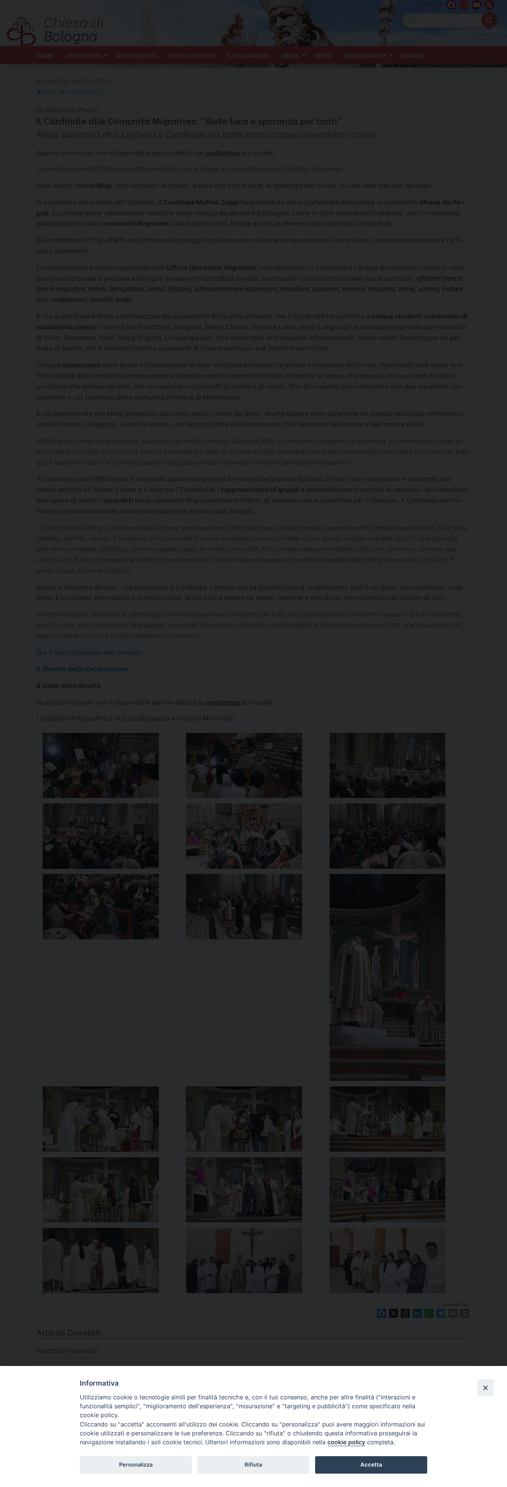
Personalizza (136, 1464)
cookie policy (346, 1442)
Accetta (371, 1464)
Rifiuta (253, 1464)
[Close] (485, 1387)
